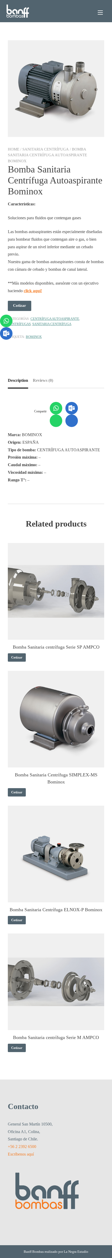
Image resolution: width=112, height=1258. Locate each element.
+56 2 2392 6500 (22, 1146)
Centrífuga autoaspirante (54, 319)
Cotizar (19, 305)
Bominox (34, 337)
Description (18, 380)
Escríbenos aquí (21, 1154)
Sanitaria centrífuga (45, 149)
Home (13, 149)
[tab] (20, 380)
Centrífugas (19, 324)
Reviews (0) (43, 380)
